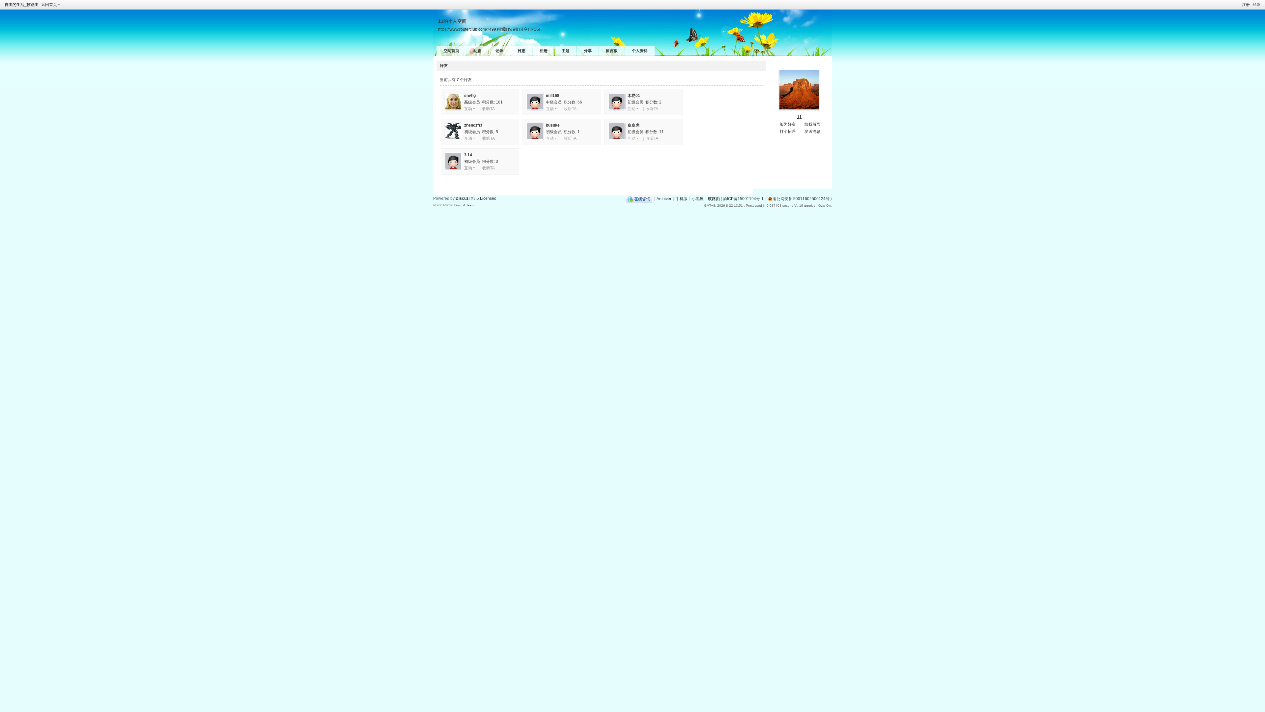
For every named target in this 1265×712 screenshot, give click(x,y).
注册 (1246, 4)
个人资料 (640, 50)
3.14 (468, 155)
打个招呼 (788, 131)
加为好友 (788, 124)
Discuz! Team (464, 205)
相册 (544, 50)
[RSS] (535, 29)
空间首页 (451, 50)
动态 (477, 50)
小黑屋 (698, 198)
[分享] (524, 29)
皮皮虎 (633, 125)
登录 (1256, 4)
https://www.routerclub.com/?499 (467, 29)
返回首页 (49, 4)
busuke (553, 125)
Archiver (664, 198)
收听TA (488, 108)
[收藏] (502, 29)
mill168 (552, 95)
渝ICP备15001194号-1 (743, 198)
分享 (588, 50)
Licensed (488, 198)
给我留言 (812, 124)
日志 (521, 50)
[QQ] (639, 198)
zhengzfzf (473, 125)
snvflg (470, 95)
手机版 (682, 198)
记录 (499, 50)
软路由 (714, 198)
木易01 (634, 95)
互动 (468, 108)
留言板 (612, 50)
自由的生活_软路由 (22, 4)
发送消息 (812, 131)
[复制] (513, 29)
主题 (566, 50)
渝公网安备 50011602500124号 (801, 198)
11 (799, 117)
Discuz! (463, 198)
